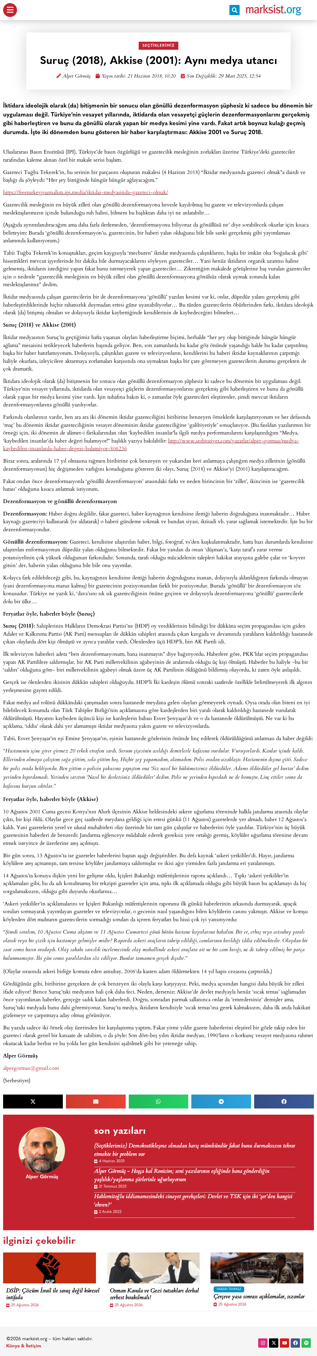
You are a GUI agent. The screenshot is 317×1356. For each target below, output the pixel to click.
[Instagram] (262, 1343)
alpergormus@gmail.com (31, 1068)
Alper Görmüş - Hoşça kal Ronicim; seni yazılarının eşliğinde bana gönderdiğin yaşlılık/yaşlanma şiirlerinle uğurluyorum (181, 1175)
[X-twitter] (273, 1343)
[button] (234, 10)
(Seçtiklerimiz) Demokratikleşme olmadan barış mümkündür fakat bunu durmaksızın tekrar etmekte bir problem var (194, 1150)
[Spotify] (306, 1343)
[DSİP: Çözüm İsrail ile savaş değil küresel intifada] (49, 1267)
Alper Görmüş (76, 76)
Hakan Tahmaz (229, 1289)
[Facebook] (295, 1343)
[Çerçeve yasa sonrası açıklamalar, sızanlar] (257, 1267)
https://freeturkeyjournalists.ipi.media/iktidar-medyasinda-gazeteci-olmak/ (85, 192)
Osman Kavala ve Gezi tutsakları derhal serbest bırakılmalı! (154, 1294)
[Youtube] (284, 1343)
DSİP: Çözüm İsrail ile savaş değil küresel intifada (52, 1294)
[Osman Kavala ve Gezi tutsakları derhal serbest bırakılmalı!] (153, 1267)
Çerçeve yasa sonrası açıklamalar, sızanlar (259, 1297)
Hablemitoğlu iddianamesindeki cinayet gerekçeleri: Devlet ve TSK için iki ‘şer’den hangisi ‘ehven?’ (193, 1201)
